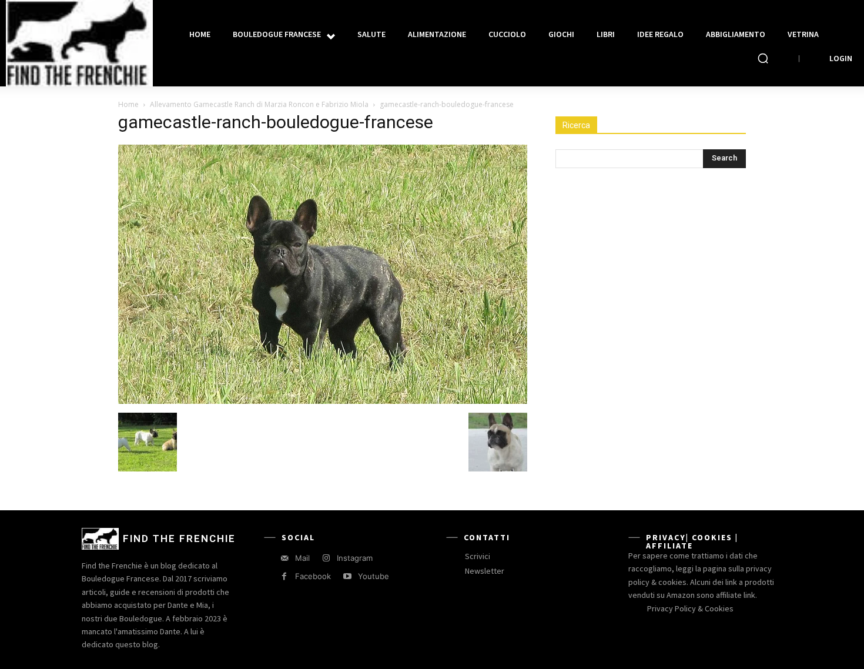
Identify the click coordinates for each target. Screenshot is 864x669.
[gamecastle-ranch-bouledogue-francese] (322, 401)
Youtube (373, 576)
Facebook (313, 576)
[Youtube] (347, 576)
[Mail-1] (284, 558)
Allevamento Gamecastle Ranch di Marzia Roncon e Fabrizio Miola (259, 104)
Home (128, 104)
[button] (763, 58)
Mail (302, 558)
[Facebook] (284, 576)
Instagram (355, 558)
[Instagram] (326, 558)
